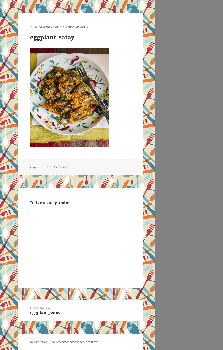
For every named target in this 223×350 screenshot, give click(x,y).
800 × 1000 (62, 167)
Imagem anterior (46, 27)
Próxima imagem (73, 27)
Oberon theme (38, 341)
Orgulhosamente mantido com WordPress (74, 341)
